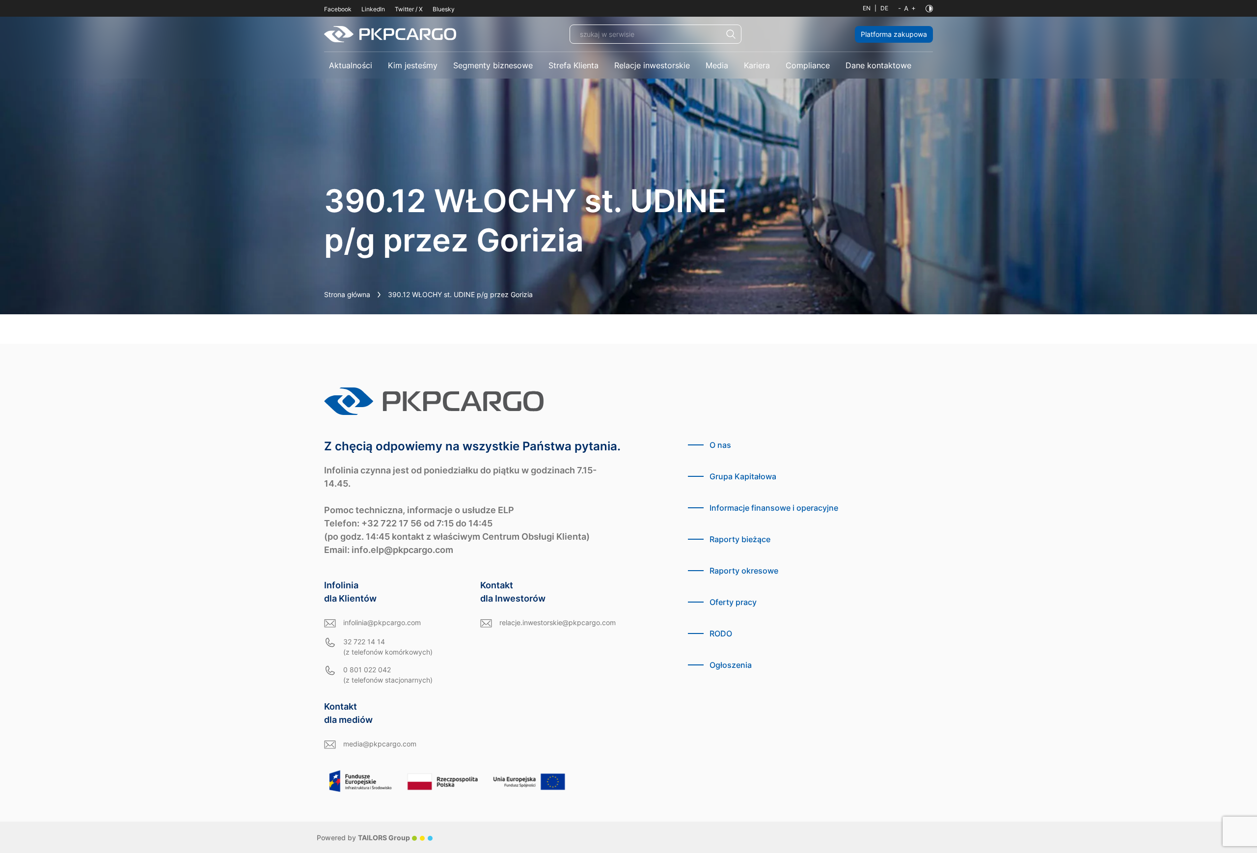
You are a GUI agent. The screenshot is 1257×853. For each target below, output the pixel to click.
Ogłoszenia (731, 665)
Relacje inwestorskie (652, 65)
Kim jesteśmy (412, 65)
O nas (720, 445)
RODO (721, 633)
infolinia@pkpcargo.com (382, 622)
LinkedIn (373, 9)
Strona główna (347, 294)
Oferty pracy (733, 602)
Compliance (808, 65)
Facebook (338, 9)
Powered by (363, 837)
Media (717, 65)
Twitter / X (409, 9)
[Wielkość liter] (907, 8)
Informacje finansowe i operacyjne (774, 508)
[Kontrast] (929, 8)
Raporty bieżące (740, 539)
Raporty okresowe (744, 571)
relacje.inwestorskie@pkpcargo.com (557, 622)
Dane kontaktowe (878, 65)
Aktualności (350, 65)
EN (867, 8)
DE (884, 8)
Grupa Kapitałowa (743, 476)
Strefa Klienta (573, 65)
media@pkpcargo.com (379, 744)
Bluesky (444, 9)
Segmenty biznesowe (493, 65)
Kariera (757, 65)
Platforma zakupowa (894, 34)
